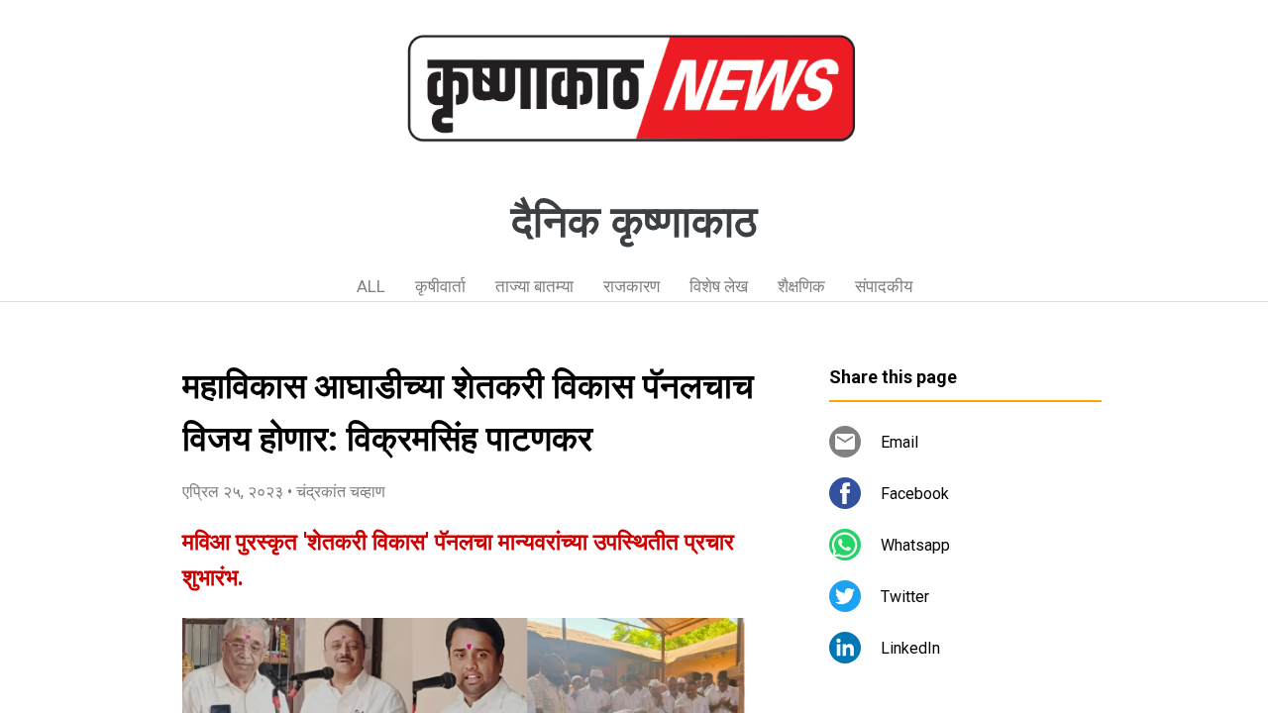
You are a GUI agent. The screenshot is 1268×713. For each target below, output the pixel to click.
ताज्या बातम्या (534, 286)
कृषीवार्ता (440, 286)
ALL (371, 286)
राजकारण (631, 286)
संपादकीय (883, 286)
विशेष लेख (718, 286)
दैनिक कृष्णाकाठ (634, 222)
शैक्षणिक (801, 286)
